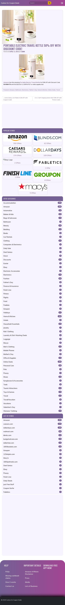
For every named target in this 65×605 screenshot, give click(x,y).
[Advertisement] (32, 116)
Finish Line (32, 290)
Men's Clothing (32, 347)
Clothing (32, 241)
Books (32, 233)
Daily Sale (32, 248)
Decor (32, 256)
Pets (32, 369)
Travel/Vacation (32, 400)
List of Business (31, 586)
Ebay (32, 267)
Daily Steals (32, 481)
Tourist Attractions (32, 388)
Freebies (32, 305)
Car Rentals (32, 237)
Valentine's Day (32, 407)
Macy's (32, 458)
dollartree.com (32, 443)
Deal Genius (32, 252)
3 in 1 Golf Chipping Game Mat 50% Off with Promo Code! (48, 99)
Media (27, 582)
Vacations (32, 403)
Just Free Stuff (32, 484)
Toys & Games (32, 392)
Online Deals (52, 90)
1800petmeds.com (32, 462)
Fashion (32, 279)
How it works (10, 582)
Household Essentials (32, 324)
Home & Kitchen (42, 90)
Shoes (32, 377)
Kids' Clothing (32, 331)
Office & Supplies (32, 358)
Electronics (25, 90)
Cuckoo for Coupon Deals (10, 3)
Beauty (32, 226)
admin (23, 52)
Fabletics (32, 492)
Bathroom (18, 90)
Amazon (12, 90)
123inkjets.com (32, 454)
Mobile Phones (32, 350)
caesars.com (32, 424)
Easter (32, 263)
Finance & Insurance (32, 286)
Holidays (32, 313)
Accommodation (32, 203)
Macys (32, 343)
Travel (58, 90)
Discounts (32, 260)
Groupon (32, 309)
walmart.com (32, 431)
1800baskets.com (32, 447)
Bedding (32, 229)
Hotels (32, 320)
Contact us (9, 586)
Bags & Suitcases (32, 218)
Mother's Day (32, 354)
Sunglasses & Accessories (32, 381)
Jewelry (32, 328)
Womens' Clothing (32, 411)
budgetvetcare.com (32, 439)
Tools (32, 385)
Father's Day (33, 90)
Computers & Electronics (32, 245)
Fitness (32, 294)
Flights (32, 297)
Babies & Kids (32, 214)
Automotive (32, 210)
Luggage (32, 339)
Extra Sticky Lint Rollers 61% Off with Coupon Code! (15, 99)
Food (32, 301)
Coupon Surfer (32, 488)
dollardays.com (32, 428)
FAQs (7, 572)
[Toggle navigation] (62, 3)
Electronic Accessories (32, 271)
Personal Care (32, 366)
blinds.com (32, 435)
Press (27, 578)
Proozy (32, 373)
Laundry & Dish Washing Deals (32, 335)
